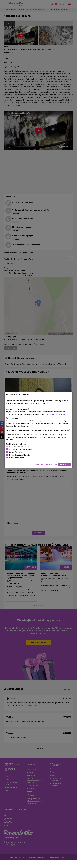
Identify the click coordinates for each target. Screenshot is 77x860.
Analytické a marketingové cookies (21, 449)
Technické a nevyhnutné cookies (20, 446)
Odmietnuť (39, 464)
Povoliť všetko (65, 464)
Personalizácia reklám (16, 458)
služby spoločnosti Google (56, 414)
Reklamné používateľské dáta (19, 455)
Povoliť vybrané (51, 464)
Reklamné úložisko (15, 452)
